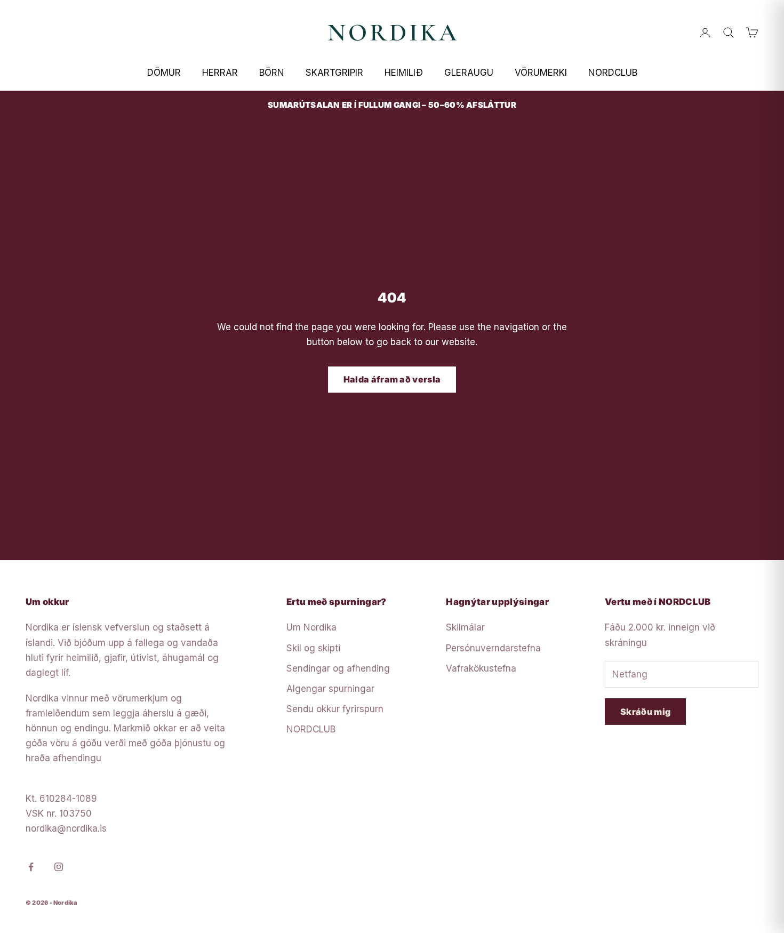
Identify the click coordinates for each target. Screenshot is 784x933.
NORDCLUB (612, 72)
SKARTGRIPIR (334, 72)
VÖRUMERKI (541, 72)
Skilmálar (465, 627)
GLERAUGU (468, 72)
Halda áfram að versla (392, 379)
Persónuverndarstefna (493, 648)
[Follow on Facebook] (31, 867)
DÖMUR (164, 72)
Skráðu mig (645, 711)
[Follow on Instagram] (58, 867)
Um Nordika (311, 627)
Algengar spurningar (330, 688)
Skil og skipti (313, 648)
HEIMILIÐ (404, 72)
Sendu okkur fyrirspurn (334, 709)
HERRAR (220, 72)
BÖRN (271, 72)
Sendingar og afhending (338, 668)
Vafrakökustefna (481, 668)
